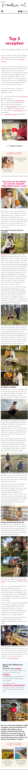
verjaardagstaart (12, 106)
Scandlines (6, 674)
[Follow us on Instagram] (21, 11)
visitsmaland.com (14, 658)
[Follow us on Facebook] (19, 11)
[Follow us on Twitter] (24, 11)
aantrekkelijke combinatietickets (14, 685)
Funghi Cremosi (23, 96)
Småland (3, 254)
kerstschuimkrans (19, 100)
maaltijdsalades (18, 110)
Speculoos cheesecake (10, 114)
